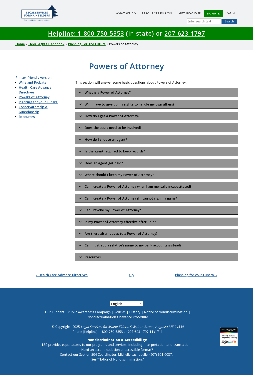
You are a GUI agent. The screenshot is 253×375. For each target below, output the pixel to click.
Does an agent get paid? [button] (104, 163)
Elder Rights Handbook (46, 44)
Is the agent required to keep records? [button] (115, 151)
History (134, 312)
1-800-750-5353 (111, 331)
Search (229, 21)
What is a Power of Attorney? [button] (108, 92)
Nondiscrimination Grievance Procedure (117, 317)
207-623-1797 (184, 33)
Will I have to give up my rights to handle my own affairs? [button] (129, 104)
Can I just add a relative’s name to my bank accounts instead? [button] (133, 245)
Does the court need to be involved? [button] (113, 127)
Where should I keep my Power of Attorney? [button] (119, 174)
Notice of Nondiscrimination (165, 312)
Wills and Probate (32, 82)
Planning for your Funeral (38, 102)
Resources (27, 116)
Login (230, 13)
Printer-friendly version (33, 77)
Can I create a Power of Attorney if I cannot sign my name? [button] (131, 198)
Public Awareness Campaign (89, 312)
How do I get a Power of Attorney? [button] (112, 116)
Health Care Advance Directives (62, 275)
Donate (213, 13)
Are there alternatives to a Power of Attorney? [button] (121, 233)
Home (20, 44)
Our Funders (54, 312)
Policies (120, 312)
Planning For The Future (87, 44)
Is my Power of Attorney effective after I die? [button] (120, 222)
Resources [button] (93, 257)
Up (131, 275)
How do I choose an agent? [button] (106, 139)
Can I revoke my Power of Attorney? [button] (113, 210)
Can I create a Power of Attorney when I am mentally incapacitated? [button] (138, 186)
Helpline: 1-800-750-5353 (86, 33)
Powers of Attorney (34, 97)
